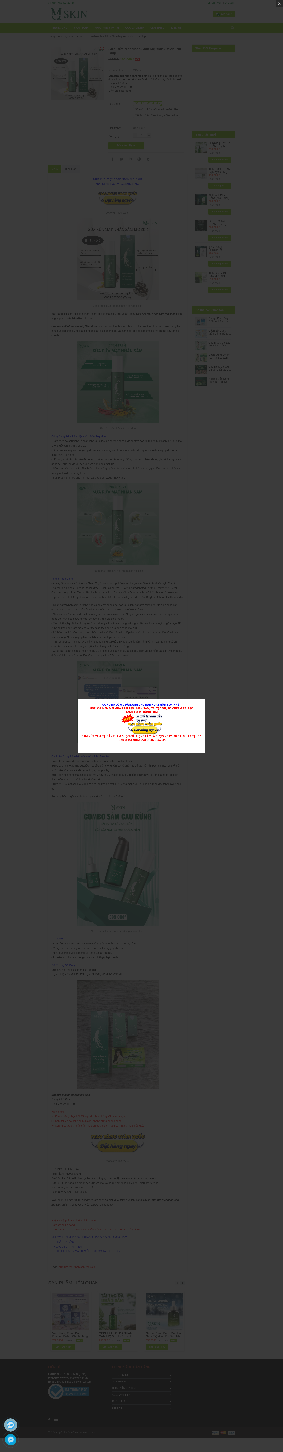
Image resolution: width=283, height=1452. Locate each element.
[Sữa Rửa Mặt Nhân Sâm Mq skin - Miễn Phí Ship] (141, 715)
